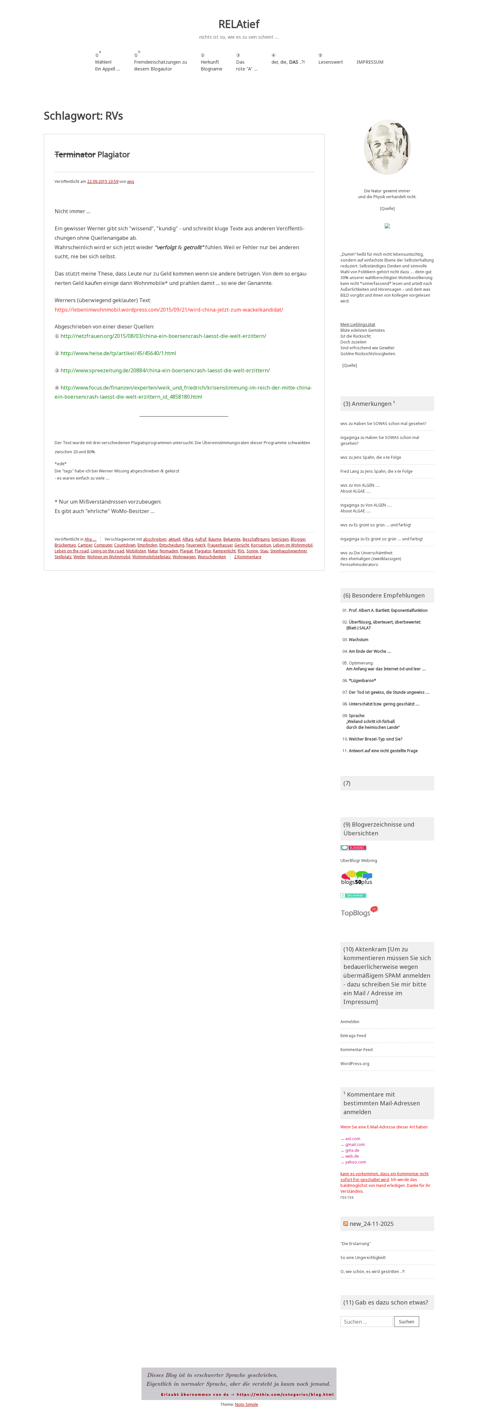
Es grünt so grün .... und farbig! (382, 525)
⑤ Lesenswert (330, 58)
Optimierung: (383, 666)
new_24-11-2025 (371, 1224)
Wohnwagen (184, 556)
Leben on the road (72, 551)
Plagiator (92, 154)
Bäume (214, 539)
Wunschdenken (212, 556)
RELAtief (239, 24)
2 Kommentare (247, 556)
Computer (103, 545)
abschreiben (154, 539)
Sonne (252, 551)
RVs (241, 551)
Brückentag (65, 545)
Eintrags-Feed (353, 1035)
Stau (264, 551)
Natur (153, 551)
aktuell (174, 539)
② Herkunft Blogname (211, 62)
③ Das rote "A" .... (247, 62)
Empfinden (147, 545)
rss (343, 1197)
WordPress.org (354, 1063)
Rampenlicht (224, 551)
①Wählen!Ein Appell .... (107, 60)
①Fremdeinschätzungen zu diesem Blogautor (160, 60)
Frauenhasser (219, 545)
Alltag (187, 539)
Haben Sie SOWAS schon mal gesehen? (390, 423)
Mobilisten (136, 551)
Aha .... (91, 539)
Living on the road (107, 551)
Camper (85, 545)
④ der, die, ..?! (288, 62)
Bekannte (232, 539)
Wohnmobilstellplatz (151, 556)
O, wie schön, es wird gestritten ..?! (372, 1271)
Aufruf (200, 539)
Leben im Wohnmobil (292, 545)
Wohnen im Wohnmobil (108, 556)
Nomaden (169, 551)
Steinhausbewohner (288, 551)
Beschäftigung (256, 539)
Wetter (79, 556)
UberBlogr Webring (358, 860)
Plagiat (186, 551)
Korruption (261, 545)
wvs (130, 181)
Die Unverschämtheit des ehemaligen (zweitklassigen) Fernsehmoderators (370, 558)
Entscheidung (171, 545)
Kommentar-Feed (356, 1049)
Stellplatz (63, 556)
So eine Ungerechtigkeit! (363, 1257)
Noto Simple (246, 1404)
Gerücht (241, 545)
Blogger (298, 539)
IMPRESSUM (370, 62)
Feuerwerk (196, 545)
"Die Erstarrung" (355, 1243)
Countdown (125, 545)
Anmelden (349, 1021)
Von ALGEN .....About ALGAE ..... (360, 488)
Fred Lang (349, 471)
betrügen (280, 539)
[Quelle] (387, 208)
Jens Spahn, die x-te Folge (377, 457)
